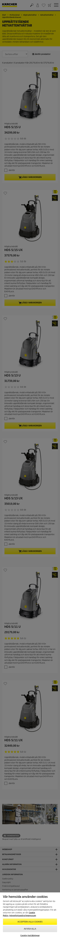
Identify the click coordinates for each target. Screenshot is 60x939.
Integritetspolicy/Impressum (22, 915)
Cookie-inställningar (30, 935)
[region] (30, 915)
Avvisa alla (30, 929)
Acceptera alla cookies (30, 922)
